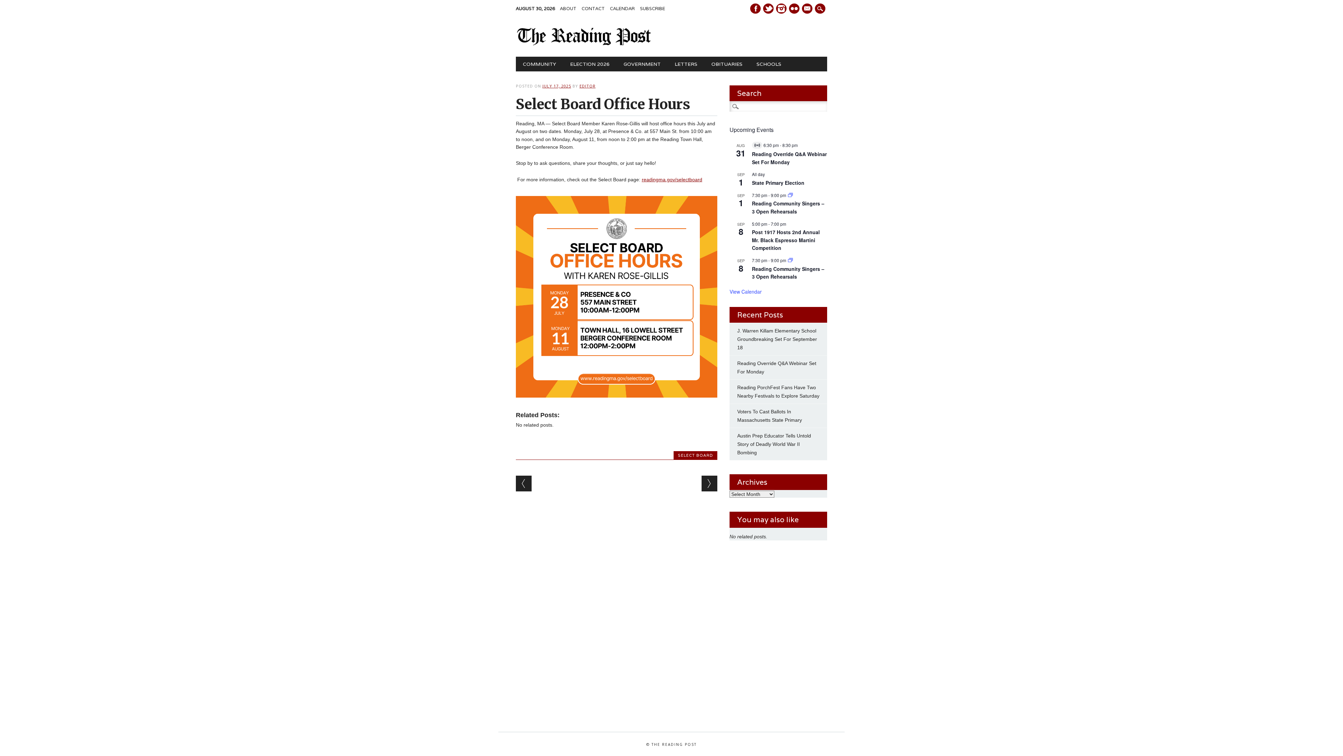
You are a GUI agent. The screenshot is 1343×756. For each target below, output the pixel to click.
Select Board (695, 455)
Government (642, 64)
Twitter (768, 9)
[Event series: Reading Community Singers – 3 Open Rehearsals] (790, 195)
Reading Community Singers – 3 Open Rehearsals (788, 207)
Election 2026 (590, 64)
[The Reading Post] (584, 44)
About (568, 9)
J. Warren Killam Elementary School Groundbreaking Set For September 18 (777, 339)
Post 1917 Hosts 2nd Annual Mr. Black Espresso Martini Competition (786, 240)
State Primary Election (778, 182)
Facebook (755, 9)
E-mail (807, 9)
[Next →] (709, 483)
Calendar (622, 9)
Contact (593, 9)
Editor (588, 86)
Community (539, 64)
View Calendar (746, 291)
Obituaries (726, 64)
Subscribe (652, 9)
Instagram (781, 9)
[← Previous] (524, 483)
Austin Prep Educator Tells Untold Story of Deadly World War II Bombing (774, 444)
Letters (686, 64)
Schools (768, 64)
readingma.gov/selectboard (672, 179)
